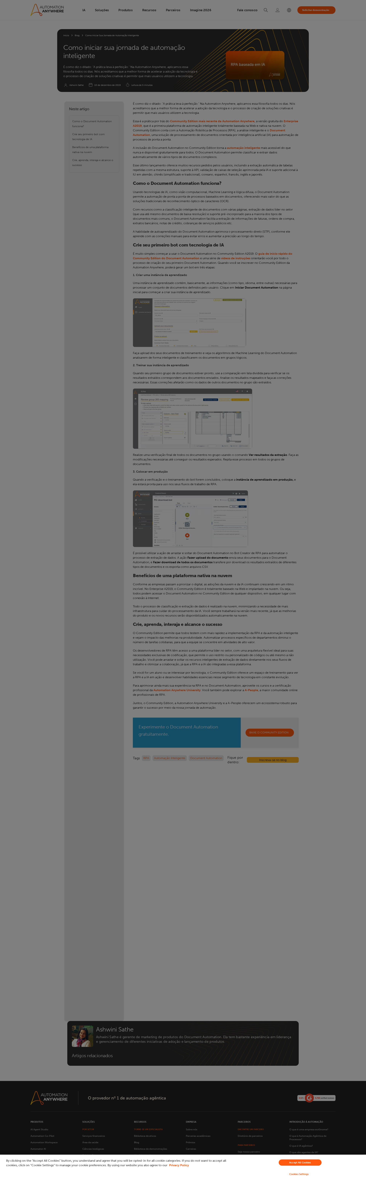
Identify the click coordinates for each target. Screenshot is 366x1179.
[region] (183, 1167)
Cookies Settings (299, 1174)
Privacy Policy (179, 1165)
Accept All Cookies (300, 1162)
